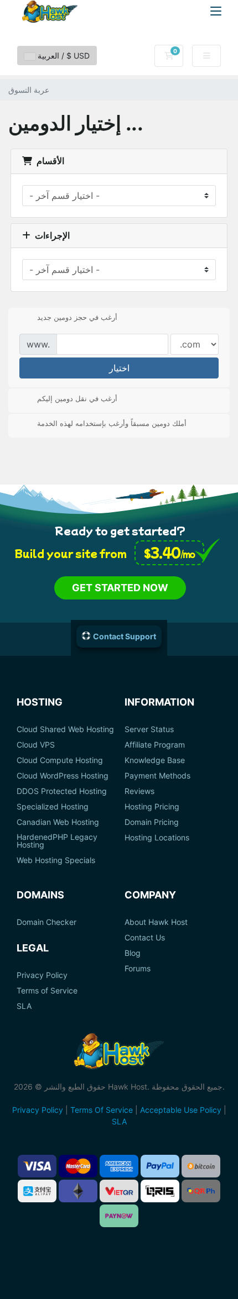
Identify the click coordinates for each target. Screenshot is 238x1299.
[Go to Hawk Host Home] (49, 12)
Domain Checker (46, 922)
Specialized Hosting (53, 807)
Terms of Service (47, 991)
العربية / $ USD (62, 55)
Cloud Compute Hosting (60, 760)
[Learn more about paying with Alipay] (37, 1191)
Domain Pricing (152, 822)
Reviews (139, 791)
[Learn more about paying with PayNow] (119, 1216)
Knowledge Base (155, 760)
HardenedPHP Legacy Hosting (57, 841)
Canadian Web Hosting (58, 822)
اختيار (119, 368)
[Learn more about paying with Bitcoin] (201, 1166)
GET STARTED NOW (120, 587)
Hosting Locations (157, 838)
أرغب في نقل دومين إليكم (77, 397)
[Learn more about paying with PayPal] (160, 1166)
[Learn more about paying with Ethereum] (78, 1191)
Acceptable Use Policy (180, 1109)
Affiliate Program (155, 745)
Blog (133, 953)
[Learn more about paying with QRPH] (201, 1191)
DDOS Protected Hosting (62, 791)
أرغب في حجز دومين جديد (77, 317)
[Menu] (216, 11)
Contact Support (124, 636)
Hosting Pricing (152, 807)
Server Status (149, 729)
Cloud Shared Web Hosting (65, 729)
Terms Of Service (101, 1109)
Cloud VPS (36, 745)
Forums (138, 968)
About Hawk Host (156, 922)
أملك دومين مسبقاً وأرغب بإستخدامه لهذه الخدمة (112, 423)
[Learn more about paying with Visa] (37, 1166)
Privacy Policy (42, 975)
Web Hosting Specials (56, 860)
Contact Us (145, 938)
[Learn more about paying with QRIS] (160, 1191)
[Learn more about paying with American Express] (119, 1166)
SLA (24, 1006)
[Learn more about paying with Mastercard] (78, 1166)
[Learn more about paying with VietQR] (119, 1191)
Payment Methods (157, 776)
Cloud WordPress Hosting (62, 776)
